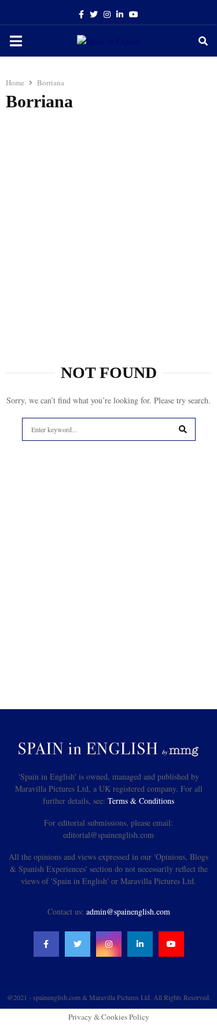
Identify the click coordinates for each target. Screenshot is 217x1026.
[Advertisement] (108, 231)
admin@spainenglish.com (128, 911)
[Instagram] (109, 944)
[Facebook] (46, 944)
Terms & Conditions (141, 800)
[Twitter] (77, 944)
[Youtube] (171, 944)
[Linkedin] (140, 944)
